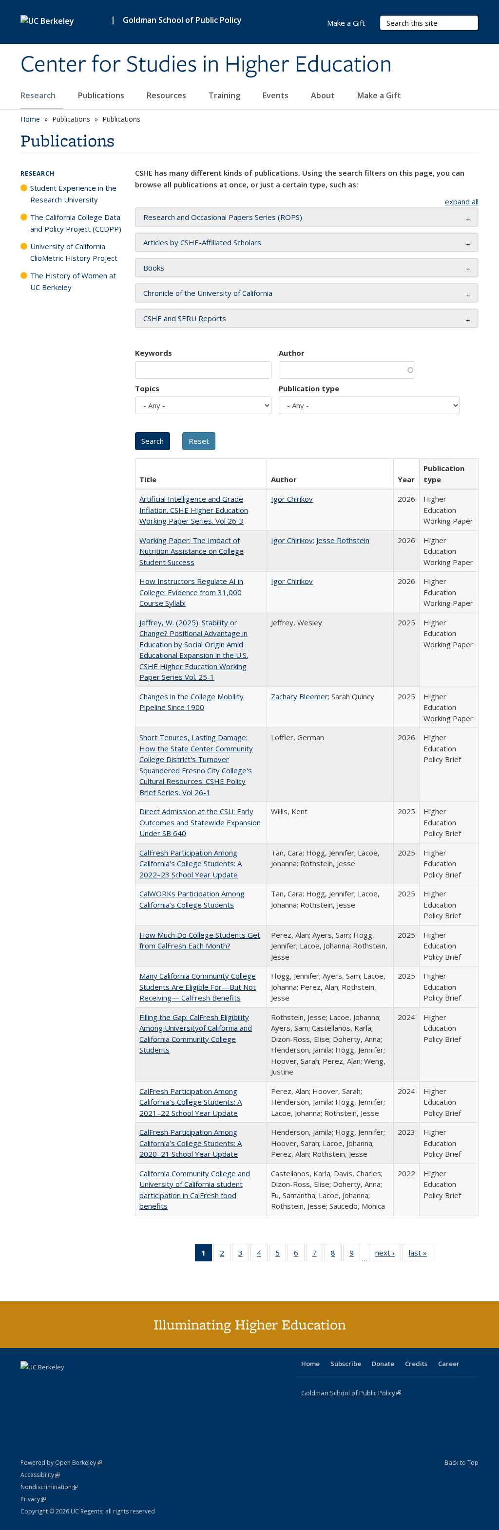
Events (276, 95)
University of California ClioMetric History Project (73, 252)
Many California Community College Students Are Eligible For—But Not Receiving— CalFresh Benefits (197, 986)
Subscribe (345, 1363)
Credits (416, 1363)
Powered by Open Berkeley (61, 1462)
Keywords (153, 353)
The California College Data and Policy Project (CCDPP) (75, 223)
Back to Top (461, 1462)
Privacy (33, 1499)
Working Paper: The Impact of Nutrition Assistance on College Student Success (191, 551)
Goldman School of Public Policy (182, 20)
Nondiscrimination (48, 1487)
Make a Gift (379, 95)
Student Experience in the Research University (73, 193)
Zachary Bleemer (299, 696)
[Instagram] (86, 1383)
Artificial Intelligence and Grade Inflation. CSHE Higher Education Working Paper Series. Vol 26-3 (193, 510)
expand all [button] (462, 201)
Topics (147, 388)
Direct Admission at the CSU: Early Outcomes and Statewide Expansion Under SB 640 (200, 822)
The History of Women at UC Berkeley (73, 281)
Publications (102, 95)
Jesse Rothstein (342, 540)
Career (449, 1363)
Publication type (309, 388)
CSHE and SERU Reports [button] (184, 318)
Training (225, 95)
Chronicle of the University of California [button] (207, 293)
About (324, 95)
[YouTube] (67, 1383)
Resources (167, 95)
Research (39, 95)
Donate (383, 1363)
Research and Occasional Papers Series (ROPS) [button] (222, 217)
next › (388, 1255)
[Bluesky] (105, 1383)
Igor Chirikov (292, 499)
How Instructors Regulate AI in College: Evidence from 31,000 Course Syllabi (191, 592)
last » (421, 1255)
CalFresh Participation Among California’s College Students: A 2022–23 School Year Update (190, 863)
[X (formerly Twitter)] (29, 1383)
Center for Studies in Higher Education (206, 64)
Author (292, 353)
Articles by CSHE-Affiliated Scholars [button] (202, 242)
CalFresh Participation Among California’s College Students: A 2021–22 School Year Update (190, 1102)
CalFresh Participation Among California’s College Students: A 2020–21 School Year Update (190, 1143)
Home (30, 119)
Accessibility (40, 1475)
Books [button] (153, 268)
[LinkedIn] (48, 1383)
